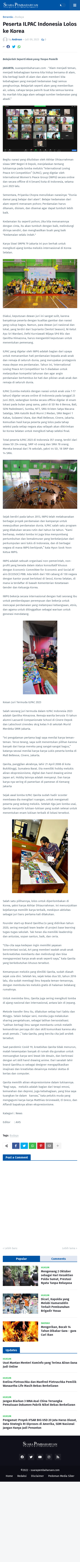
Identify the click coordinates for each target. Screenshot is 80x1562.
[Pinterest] (41, 1146)
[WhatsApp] (19, 46)
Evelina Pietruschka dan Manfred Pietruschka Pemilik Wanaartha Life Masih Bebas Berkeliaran (39, 1384)
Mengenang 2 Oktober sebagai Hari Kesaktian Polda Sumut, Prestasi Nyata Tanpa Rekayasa (57, 1277)
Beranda (8, 17)
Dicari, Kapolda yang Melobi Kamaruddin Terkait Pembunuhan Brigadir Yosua (55, 1304)
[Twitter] (13, 46)
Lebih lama (68, 1248)
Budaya (19, 17)
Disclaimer (37, 1476)
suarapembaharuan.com (45, 1470)
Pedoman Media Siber (61, 1476)
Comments (58, 1259)
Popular (21, 1259)
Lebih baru (11, 1248)
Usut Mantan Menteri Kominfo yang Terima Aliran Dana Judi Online (40, 1364)
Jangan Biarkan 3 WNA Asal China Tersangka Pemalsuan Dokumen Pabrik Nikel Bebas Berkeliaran (39, 1403)
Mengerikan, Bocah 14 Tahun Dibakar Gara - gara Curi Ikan (58, 1330)
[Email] (49, 1146)
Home (9, 1476)
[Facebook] (8, 46)
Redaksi (22, 1476)
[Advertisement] (40, 1521)
